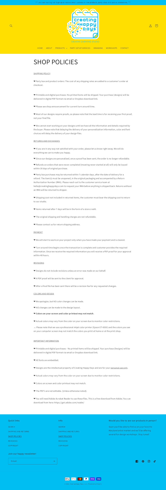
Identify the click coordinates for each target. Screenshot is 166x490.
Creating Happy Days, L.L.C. (79, 484)
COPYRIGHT (13, 445)
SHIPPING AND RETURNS (18, 431)
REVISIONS (13, 441)
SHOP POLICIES (15, 436)
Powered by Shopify (95, 484)
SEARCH (11, 427)
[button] (11, 26)
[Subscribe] (54, 461)
